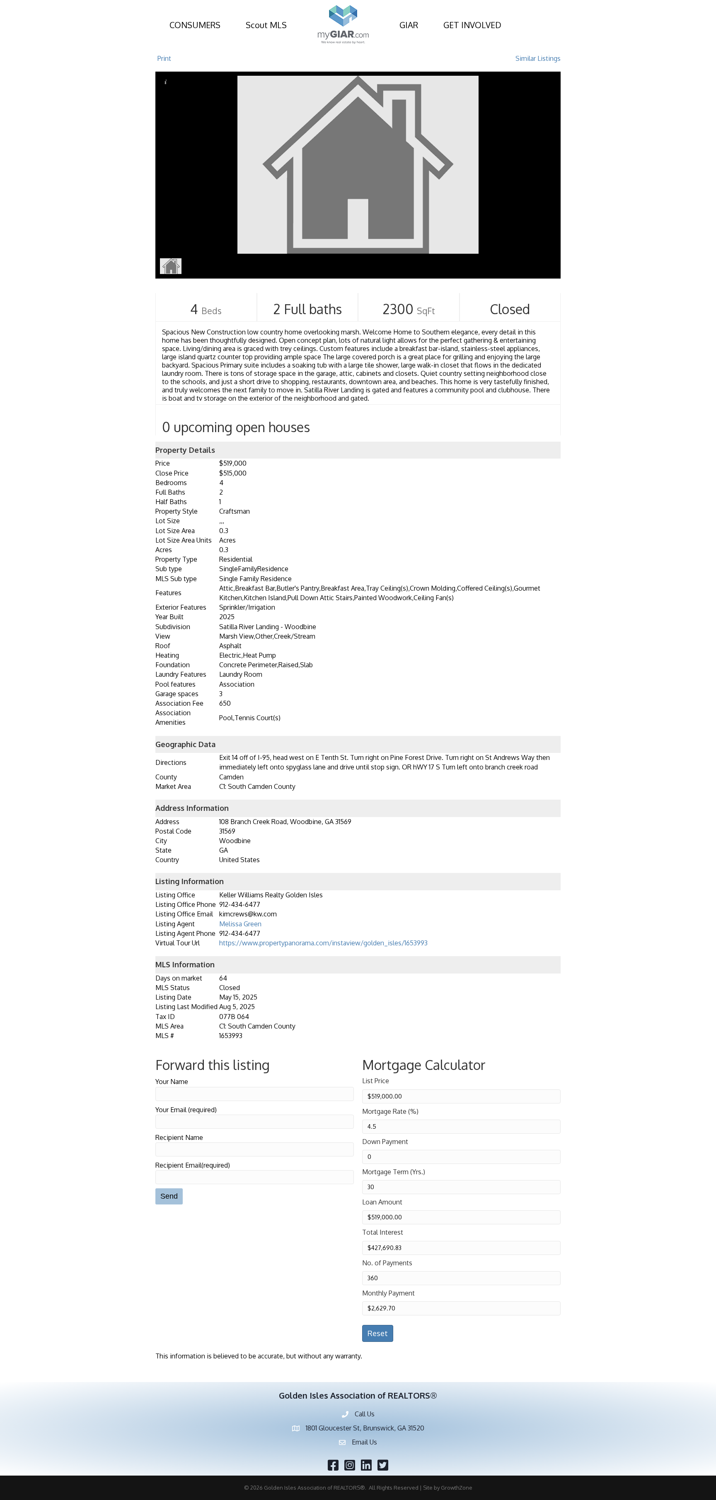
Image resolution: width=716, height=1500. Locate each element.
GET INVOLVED (472, 24)
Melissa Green (240, 924)
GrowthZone (456, 1487)
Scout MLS (266, 24)
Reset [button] (378, 1333)
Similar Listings (538, 58)
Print (164, 58)
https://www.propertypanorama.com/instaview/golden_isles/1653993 (323, 943)
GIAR (408, 24)
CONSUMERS (194, 24)
